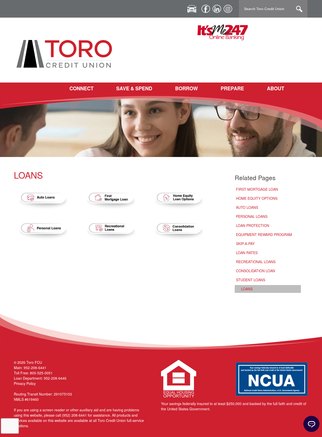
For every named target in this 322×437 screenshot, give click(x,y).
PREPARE (232, 88)
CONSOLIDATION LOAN (255, 270)
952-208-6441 (35, 367)
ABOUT (275, 88)
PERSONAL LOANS (251, 216)
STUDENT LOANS (250, 279)
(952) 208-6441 (74, 415)
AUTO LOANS (247, 207)
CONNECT (81, 88)
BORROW (186, 88)
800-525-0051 (41, 372)
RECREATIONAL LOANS (255, 261)
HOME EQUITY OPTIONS (256, 198)
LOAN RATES (247, 252)
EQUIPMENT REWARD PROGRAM (264, 234)
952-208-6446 (55, 378)
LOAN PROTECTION (252, 225)
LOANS (247, 288)
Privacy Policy (25, 383)
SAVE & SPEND (134, 88)
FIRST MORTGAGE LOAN (257, 189)
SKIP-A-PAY (245, 243)
